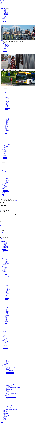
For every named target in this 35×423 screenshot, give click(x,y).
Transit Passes (7, 181)
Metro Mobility (5, 50)
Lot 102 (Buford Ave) (6, 99)
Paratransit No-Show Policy (7, 263)
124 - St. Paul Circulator (6, 261)
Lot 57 (5, 125)
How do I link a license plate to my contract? (9, 377)
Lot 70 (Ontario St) (6, 131)
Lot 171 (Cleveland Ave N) (7, 113)
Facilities (4, 272)
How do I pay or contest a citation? (9, 389)
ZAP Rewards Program (6, 14)
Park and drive (5, 421)
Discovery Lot (6, 94)
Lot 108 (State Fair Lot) (7, 101)
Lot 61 (5, 127)
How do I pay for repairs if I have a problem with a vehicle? (11, 397)
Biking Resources (5, 10)
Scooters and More (4, 16)
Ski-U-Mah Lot (6, 323)
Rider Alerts (3, 258)
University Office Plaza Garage (7, 324)
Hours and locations (2, 224)
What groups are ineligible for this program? (9, 407)
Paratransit (4, 47)
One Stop (2, 238)
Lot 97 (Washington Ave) (7, 320)
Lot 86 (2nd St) (6, 135)
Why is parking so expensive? (7, 391)
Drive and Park (7, 177)
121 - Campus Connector (6, 44)
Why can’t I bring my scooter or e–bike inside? (10, 373)
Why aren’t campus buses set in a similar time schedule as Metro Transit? (11, 409)
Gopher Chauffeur (5, 49)
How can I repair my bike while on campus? (9, 371)
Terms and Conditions (5, 158)
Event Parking (3, 149)
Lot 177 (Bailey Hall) (6, 297)
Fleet (1, 343)
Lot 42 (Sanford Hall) (6, 124)
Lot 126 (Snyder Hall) (6, 103)
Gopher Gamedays (5, 151)
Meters (4, 145)
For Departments (3, 159)
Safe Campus (5, 255)
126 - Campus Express (5, 262)
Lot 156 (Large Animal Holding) (7, 108)
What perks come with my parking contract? (9, 382)
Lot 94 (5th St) (6, 319)
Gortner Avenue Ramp (7, 97)
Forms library (2, 228)
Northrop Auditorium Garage (7, 140)
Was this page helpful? (18, 214)
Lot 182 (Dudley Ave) (6, 117)
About (3, 173)
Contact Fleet (3, 172)
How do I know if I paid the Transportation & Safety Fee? (11, 406)
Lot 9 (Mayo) (6, 317)
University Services (2, 4)
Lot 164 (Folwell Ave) (6, 292)
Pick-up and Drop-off (5, 150)
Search (1, 3)
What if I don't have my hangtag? (8, 380)
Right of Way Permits (5, 148)
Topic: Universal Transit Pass (7, 403)
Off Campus (3, 265)
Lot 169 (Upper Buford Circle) (7, 293)
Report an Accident (5, 167)
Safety (3, 52)
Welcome (6, 175)
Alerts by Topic (3, 192)
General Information (4, 89)
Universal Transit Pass (5, 51)
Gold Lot (5, 96)
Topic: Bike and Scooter (7, 369)
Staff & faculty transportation (3, 235)
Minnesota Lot (6, 139)
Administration (7, 178)
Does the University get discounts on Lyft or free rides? (10, 384)
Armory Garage (6, 274)
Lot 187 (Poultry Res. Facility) (7, 300)
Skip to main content (2, 0)
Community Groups (5, 256)
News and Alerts (2, 417)
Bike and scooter (5, 420)
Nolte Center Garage (6, 321)
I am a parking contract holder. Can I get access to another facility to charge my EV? (13, 387)
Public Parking (5, 271)
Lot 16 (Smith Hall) (6, 109)
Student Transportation (5, 189)
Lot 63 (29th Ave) (6, 128)
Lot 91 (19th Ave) (6, 318)
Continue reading (16, 200)
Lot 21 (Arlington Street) (7, 120)
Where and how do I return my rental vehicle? (10, 396)
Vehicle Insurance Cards (6, 168)
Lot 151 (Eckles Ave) (6, 106)
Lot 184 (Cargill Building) (7, 118)
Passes (3, 266)
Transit (2, 42)
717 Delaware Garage (6, 92)
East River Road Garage (7, 276)
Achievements (5, 183)
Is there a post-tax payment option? (9, 378)
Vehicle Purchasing (5, 345)
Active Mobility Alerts (4, 257)
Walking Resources (5, 9)
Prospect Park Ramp (6, 141)
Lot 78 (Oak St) (6, 133)
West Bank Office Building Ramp (7, 144)
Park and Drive (2, 88)
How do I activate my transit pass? (9, 405)
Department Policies (5, 187)
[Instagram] (17, 225)
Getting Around (3, 18)
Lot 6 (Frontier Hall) (6, 126)
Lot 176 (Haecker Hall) (7, 115)
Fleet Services (7, 182)
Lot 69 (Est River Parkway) (7, 130)
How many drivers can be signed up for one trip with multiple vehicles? (12, 398)
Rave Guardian (5, 22)
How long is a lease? (7, 394)
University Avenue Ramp (7, 142)
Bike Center (5, 11)
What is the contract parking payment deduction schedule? (11, 381)
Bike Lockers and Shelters (6, 13)
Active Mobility (2, 40)
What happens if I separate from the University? (10, 379)
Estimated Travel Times (6, 20)
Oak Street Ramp (6, 322)
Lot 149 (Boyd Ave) (6, 105)
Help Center (3, 184)
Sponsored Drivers (5, 349)
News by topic (3, 194)
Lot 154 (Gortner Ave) (6, 107)
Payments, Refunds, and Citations (6, 146)
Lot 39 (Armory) (6, 123)
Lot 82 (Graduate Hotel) (7, 134)
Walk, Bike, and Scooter (3, 8)
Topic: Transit (5, 401)
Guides (3, 188)
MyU (1, 2)
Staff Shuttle (5, 48)
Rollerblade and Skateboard (6, 17)
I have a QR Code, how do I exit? (9, 390)
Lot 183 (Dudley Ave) (6, 299)
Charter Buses (3, 269)
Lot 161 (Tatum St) (6, 110)
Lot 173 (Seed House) (6, 295)
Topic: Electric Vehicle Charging (7, 386)
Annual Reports (5, 174)
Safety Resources (5, 21)
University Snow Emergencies (6, 191)
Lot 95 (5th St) (6, 138)
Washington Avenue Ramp (7, 325)
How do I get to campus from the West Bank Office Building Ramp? (10, 367)
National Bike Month (6, 12)
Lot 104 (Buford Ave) (6, 100)
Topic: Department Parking (7, 383)
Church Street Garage (6, 275)
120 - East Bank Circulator (6, 259)
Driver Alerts (5, 193)
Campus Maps (5, 19)
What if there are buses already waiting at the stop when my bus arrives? (11, 408)
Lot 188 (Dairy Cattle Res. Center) (8, 119)
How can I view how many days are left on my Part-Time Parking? (11, 376)
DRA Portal (5, 171)
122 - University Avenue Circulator (7, 260)
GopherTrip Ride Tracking (6, 264)
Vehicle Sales (5, 346)
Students (4, 154)
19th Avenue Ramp (6, 91)
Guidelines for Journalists (6, 413)
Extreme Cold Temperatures (6, 416)
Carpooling (4, 153)
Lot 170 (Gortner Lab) (6, 294)
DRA (2, 170)
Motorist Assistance (5, 147)
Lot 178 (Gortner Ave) (6, 116)
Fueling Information (5, 166)
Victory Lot (6, 143)
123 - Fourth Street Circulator (6, 45)
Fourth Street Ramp (6, 95)
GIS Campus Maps (5, 186)
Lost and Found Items (5, 414)
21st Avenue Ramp (6, 273)
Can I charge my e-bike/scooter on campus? (9, 370)
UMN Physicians (5, 156)
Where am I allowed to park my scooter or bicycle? (10, 372)
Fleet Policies (5, 347)
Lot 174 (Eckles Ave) (6, 114)
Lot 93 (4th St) (6, 137)
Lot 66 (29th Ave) (6, 129)
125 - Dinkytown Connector (6, 46)
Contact (2, 201)
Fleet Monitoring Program (6, 348)
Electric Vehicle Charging (6, 152)
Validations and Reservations (6, 341)
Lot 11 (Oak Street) (6, 102)
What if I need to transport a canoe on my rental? (10, 399)
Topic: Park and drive (5, 374)
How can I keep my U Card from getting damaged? (10, 404)
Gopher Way (2, 236)
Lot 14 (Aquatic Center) (7, 104)
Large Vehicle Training (5, 169)
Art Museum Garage (6, 93)
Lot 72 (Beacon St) (6, 132)
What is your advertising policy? (7, 368)
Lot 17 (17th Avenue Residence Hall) (8, 112)
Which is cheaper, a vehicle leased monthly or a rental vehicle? (11, 393)
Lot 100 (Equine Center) (7, 98)
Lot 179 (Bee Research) (7, 298)
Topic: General (5, 366)
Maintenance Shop (5, 163)
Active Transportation (7, 176)
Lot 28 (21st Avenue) (6, 121)
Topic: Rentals (6, 395)
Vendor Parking (5, 342)
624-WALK (5, 254)
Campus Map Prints (5, 411)
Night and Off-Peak (5, 157)
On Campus (3, 43)
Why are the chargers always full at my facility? (10, 388)
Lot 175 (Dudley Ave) (6, 296)
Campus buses (2, 231)
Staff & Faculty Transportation (6, 415)
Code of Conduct (5, 268)
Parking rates (2, 232)
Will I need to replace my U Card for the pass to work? (10, 402)
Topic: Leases (6, 392)
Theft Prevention (5, 15)
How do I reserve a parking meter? (9, 385)
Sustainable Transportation (6, 190)
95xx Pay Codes (5, 155)
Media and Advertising (4, 412)
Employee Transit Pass (3, 86)
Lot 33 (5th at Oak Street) (7, 122)
